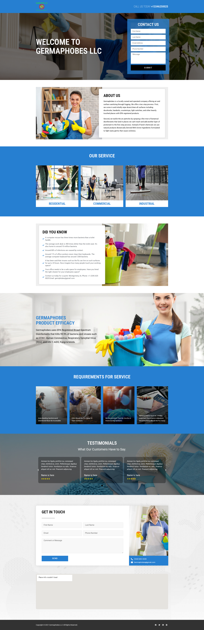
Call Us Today (151, 6)
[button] (38, 470)
